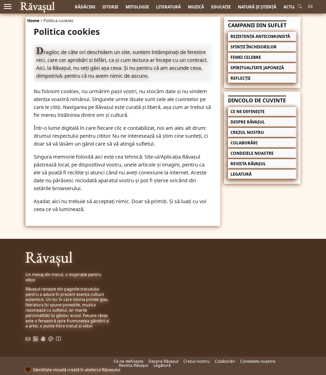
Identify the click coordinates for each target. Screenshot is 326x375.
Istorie (110, 7)
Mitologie (137, 7)
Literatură (168, 7)
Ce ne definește (247, 111)
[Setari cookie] (43, 341)
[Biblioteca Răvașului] (58, 341)
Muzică (196, 7)
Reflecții (240, 78)
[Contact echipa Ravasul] (27, 341)
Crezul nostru (247, 132)
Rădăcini (85, 7)
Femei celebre (245, 57)
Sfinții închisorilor (253, 47)
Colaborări (243, 143)
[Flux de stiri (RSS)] (35, 341)
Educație (221, 7)
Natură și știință (257, 7)
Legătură (162, 365)
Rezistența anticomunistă (260, 36)
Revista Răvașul (248, 163)
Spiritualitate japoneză (257, 68)
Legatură (241, 174)
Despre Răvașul (247, 122)
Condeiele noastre (252, 153)
